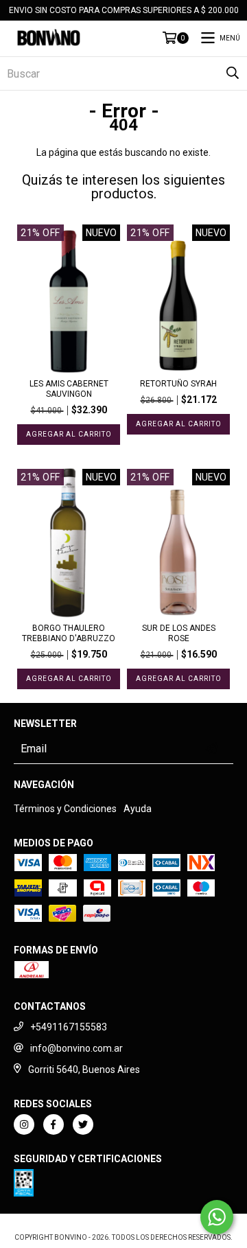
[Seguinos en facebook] (53, 1124)
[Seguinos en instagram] (24, 1124)
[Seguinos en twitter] (83, 1124)
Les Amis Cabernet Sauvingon (69, 389)
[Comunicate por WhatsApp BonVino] (216, 1217)
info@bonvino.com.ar (76, 1048)
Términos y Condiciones (65, 808)
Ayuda (138, 808)
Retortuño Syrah (178, 384)
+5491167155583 (68, 1026)
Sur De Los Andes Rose (178, 633)
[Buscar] (233, 73)
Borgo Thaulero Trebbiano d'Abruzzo (68, 633)
